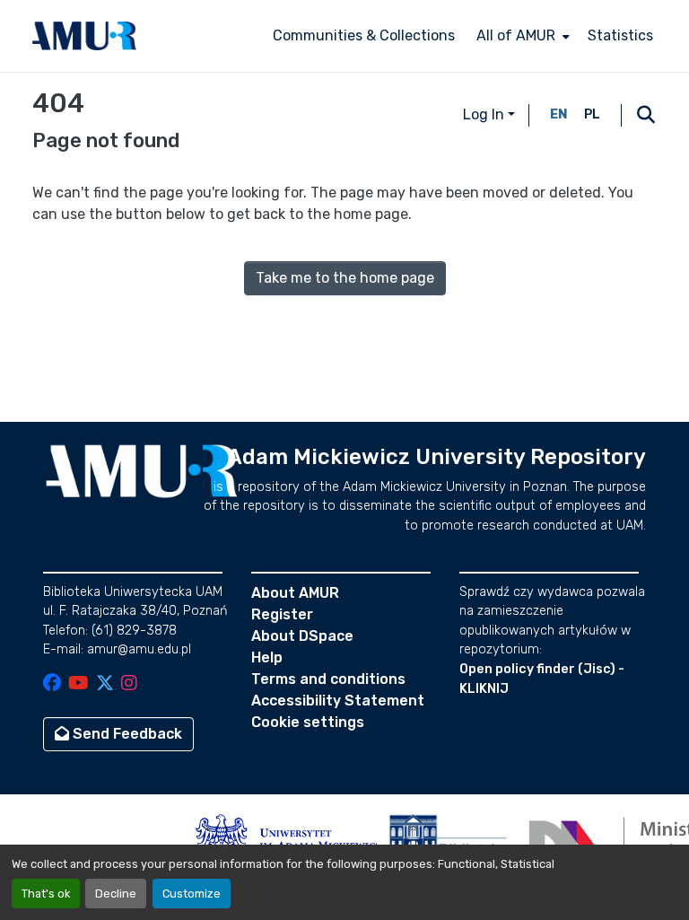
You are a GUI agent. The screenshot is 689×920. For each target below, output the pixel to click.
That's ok (46, 893)
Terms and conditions (328, 679)
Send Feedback (125, 733)
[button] (84, 36)
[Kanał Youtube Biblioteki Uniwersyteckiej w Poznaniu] (78, 684)
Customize (191, 893)
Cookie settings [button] (307, 722)
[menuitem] (521, 36)
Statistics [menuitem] (620, 35)
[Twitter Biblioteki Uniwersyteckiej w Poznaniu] (105, 684)
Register (282, 614)
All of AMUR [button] (515, 35)
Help (267, 657)
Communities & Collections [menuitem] (364, 35)
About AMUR (295, 592)
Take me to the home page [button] (345, 277)
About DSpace (302, 635)
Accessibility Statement (337, 700)
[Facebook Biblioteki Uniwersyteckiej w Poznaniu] (52, 684)
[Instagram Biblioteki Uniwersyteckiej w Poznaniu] (129, 684)
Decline (115, 893)
